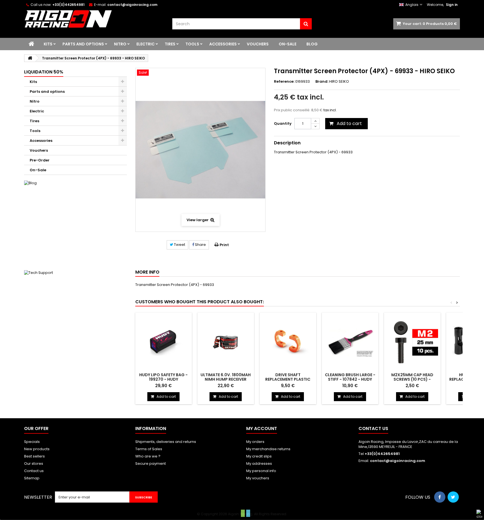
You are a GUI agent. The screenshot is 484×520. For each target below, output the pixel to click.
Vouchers (258, 44)
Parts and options (83, 44)
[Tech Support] (75, 312)
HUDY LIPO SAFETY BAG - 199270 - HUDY (163, 377)
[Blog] (75, 223)
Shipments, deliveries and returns (165, 441)
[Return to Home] (30, 58)
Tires (170, 44)
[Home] (31, 44)
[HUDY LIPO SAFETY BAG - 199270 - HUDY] (163, 342)
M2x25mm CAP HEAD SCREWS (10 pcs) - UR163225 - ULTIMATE (412, 379)
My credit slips (259, 456)
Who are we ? (147, 456)
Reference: (284, 81)
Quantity (283, 123)
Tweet (179, 244)
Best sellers (34, 456)
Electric (145, 44)
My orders (255, 441)
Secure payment (150, 463)
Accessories (223, 44)
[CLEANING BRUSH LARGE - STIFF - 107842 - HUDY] (350, 342)
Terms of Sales (148, 449)
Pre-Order (40, 160)
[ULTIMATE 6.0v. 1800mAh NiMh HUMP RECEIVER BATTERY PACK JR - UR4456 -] (226, 342)
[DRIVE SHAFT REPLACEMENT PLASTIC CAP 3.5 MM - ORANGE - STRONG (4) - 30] (288, 342)
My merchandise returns (268, 449)
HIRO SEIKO (339, 81)
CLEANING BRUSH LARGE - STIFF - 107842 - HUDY (350, 377)
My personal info (261, 470)
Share (200, 244)
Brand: (321, 81)
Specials (32, 441)
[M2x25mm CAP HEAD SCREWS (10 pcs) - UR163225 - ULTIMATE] (412, 342)
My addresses (259, 463)
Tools (192, 44)
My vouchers (257, 478)
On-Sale (287, 44)
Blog (312, 44)
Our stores (33, 463)
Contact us (34, 470)
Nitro (120, 44)
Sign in (452, 4)
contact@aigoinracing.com (397, 460)
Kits (48, 44)
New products (37, 449)
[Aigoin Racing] (94, 19)
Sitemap (31, 478)
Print (224, 245)
